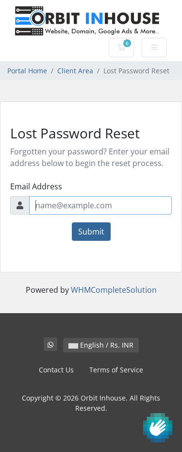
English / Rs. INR (105, 345)
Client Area (75, 70)
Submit (91, 231)
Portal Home (27, 70)
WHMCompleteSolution (114, 290)
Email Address (36, 186)
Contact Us (56, 369)
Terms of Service (116, 369)
